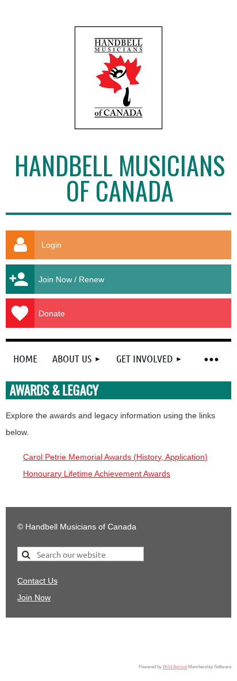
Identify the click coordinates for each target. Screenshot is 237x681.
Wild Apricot (175, 666)
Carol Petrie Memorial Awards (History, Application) (115, 456)
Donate (52, 313)
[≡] (210, 359)
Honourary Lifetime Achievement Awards (96, 473)
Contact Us (37, 580)
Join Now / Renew (71, 279)
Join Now (34, 597)
